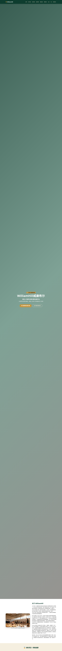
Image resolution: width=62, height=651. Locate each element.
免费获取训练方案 (26, 305)
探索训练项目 (38, 305)
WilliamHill (10, 2)
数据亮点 (45, 1)
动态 (48, 1)
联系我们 (54, 1)
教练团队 (41, 1)
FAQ (51, 1)
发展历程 (37, 1)
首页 (26, 1)
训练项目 (33, 1)
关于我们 (29, 1)
